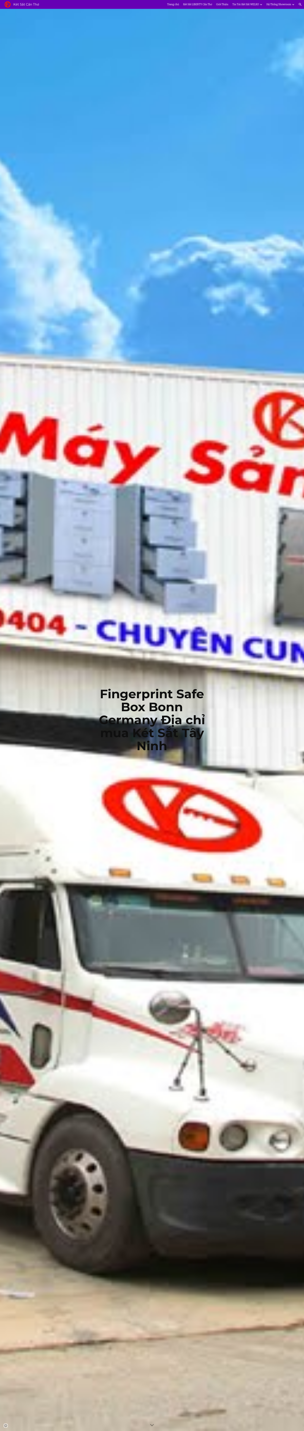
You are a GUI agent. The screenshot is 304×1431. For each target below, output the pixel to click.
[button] (300, 4)
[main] (152, 720)
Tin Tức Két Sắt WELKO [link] (245, 4)
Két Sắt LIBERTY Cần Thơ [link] (197, 4)
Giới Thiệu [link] (222, 4)
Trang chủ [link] (173, 4)
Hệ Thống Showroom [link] (278, 4)
